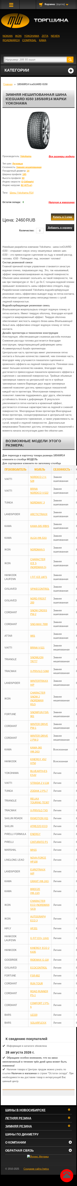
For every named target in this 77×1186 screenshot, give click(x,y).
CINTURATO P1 (39, 842)
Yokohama (31, 35)
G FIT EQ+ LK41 (39, 938)
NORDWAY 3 (37, 502)
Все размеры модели (62, 156)
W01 (32, 635)
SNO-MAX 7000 (39, 624)
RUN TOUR (36, 983)
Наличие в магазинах (62, 202)
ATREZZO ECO (38, 826)
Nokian (8, 35)
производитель (15, 469)
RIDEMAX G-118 (39, 959)
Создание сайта (36, 1168)
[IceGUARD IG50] (38, 130)
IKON (18, 35)
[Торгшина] (38, 20)
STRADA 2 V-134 (39, 783)
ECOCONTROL (38, 967)
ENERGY (35, 834)
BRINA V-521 (37, 647)
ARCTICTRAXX (38, 514)
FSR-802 (35, 975)
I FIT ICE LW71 (38, 577)
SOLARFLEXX (38, 1022)
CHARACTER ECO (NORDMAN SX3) (39, 905)
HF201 (33, 928)
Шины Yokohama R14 (21, 192)
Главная (8, 84)
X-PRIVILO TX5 (39, 810)
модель (39, 469)
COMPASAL (29, 40)
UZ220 (33, 1014)
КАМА (42, 40)
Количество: (26, 230)
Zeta (45, 35)
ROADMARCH (11, 40)
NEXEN (55, 35)
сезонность (61, 469)
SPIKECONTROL (39, 588)
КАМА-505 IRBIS (39, 526)
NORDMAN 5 (37, 549)
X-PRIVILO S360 (39, 671)
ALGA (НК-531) (38, 538)
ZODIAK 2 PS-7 (39, 790)
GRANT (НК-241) (39, 881)
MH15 (33, 849)
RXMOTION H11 (39, 818)
